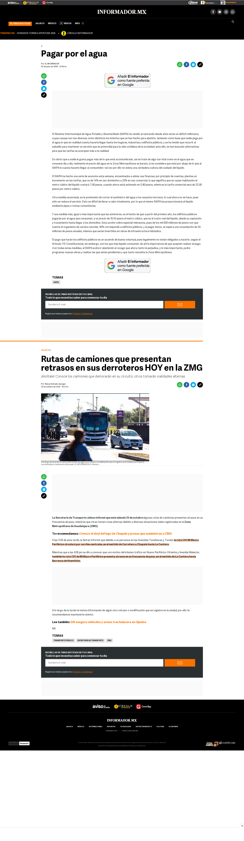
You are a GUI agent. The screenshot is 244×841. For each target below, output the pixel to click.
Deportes (111, 726)
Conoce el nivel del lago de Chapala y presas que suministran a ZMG (125, 533)
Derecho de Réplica (121, 745)
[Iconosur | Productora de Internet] (13, 742)
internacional (95, 726)
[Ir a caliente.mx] (193, 2)
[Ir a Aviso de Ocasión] (101, 703)
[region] (122, 834)
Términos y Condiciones (82, 313)
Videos (67, 23)
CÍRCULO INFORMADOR (80, 33)
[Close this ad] (242, 826)
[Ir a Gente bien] (143, 703)
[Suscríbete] (227, 2)
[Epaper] (208, 2)
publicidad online (130, 730)
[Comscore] (227, 742)
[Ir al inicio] (42, 11)
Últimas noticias (20, 23)
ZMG (109, 640)
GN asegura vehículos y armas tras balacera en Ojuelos (108, 621)
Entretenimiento (144, 726)
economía (173, 726)
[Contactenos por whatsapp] (232, 11)
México (52, 23)
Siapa (56, 282)
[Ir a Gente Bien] (46, 1)
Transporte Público (64, 640)
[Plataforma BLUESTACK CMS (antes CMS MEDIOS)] (24, 742)
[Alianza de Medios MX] (212, 742)
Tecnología (125, 726)
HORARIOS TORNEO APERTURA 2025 (36, 33)
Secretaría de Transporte (90, 640)
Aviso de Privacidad (105, 745)
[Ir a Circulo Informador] (29, 1)
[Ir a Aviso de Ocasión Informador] (13, 1)
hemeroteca (111, 730)
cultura (160, 726)
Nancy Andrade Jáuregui (55, 383)
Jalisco (39, 23)
